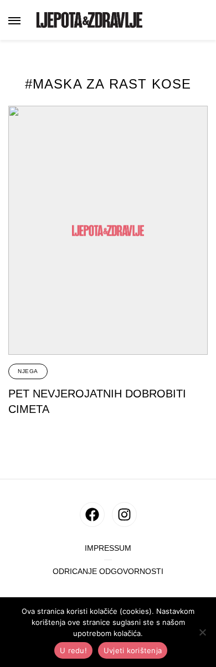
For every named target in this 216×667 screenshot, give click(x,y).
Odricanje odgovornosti (108, 571)
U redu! (73, 650)
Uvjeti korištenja (133, 650)
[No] (202, 632)
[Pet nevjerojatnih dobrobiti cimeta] (108, 230)
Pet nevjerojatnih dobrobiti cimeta (97, 401)
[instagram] (124, 514)
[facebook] (92, 514)
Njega (28, 371)
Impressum (108, 548)
